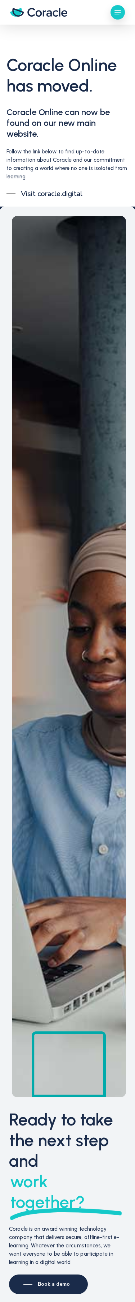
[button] (118, 12)
